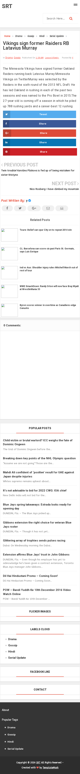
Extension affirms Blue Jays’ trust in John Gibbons (36, 554)
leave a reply (52, 58)
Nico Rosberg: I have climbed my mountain (54, 189)
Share (43, 123)
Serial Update (17, 657)
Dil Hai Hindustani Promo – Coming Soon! (30, 576)
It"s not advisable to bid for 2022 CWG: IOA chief (35, 490)
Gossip (17, 57)
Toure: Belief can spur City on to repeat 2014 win (46, 230)
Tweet (43, 114)
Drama (9, 57)
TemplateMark (50, 767)
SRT (7, 6)
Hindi (11, 651)
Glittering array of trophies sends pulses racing (34, 540)
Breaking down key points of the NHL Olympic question (39, 458)
